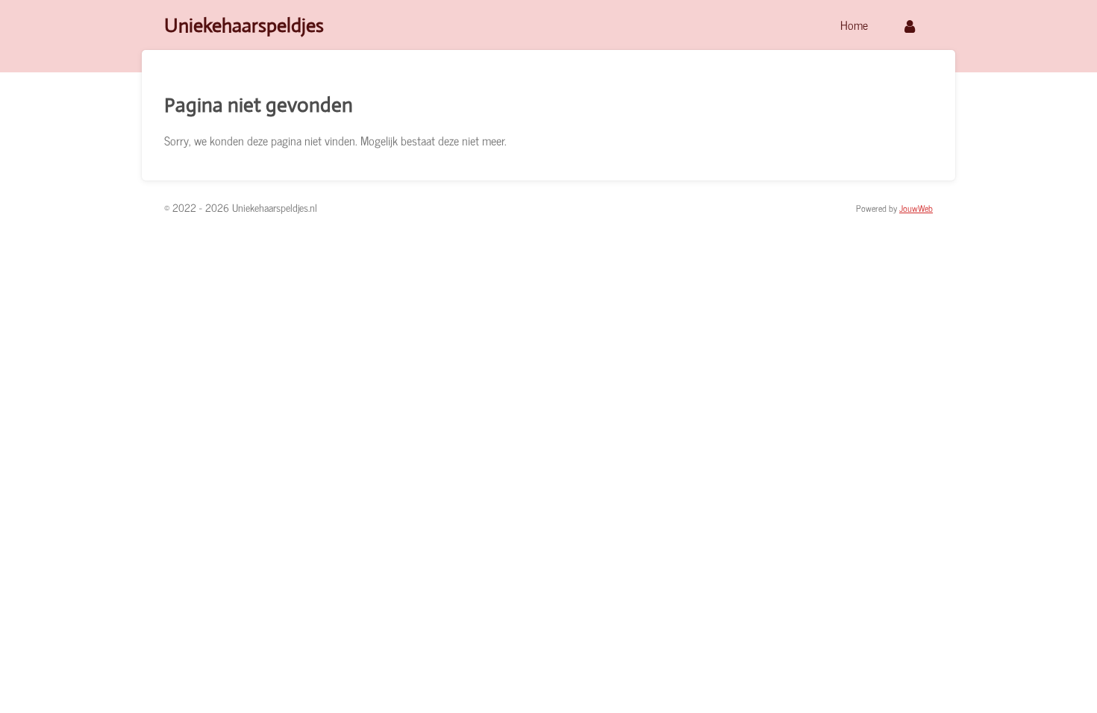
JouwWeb (916, 208)
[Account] (910, 25)
